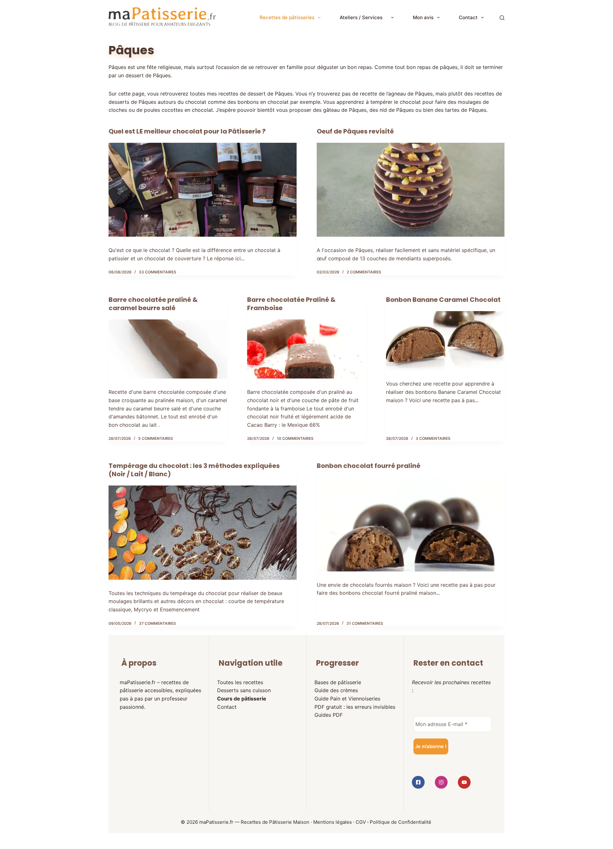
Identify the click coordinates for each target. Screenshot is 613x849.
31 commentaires (364, 623)
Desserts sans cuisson (244, 690)
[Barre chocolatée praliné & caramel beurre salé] (168, 349)
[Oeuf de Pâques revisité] (411, 190)
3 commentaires (433, 438)
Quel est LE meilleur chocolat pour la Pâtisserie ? (187, 131)
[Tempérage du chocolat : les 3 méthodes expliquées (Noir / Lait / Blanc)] (203, 532)
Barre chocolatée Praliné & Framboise (291, 303)
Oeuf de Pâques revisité (355, 131)
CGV (361, 822)
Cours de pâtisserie (241, 698)
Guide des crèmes (336, 690)
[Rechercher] (502, 17)
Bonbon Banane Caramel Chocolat (443, 299)
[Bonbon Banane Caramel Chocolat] (445, 341)
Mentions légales (332, 822)
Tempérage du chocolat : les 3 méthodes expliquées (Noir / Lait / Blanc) (194, 469)
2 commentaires (364, 272)
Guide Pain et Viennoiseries (347, 698)
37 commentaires (157, 623)
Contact (468, 17)
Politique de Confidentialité (400, 822)
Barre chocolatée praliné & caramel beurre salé (153, 303)
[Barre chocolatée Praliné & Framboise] (306, 349)
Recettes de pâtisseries (287, 17)
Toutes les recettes (240, 682)
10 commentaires (295, 438)
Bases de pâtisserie (337, 682)
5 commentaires (155, 438)
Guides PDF (328, 715)
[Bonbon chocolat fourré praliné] (411, 524)
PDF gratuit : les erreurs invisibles (354, 707)
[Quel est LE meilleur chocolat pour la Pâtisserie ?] (203, 190)
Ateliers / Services (364, 17)
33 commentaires (157, 272)
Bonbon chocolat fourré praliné (368, 465)
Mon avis (423, 17)
